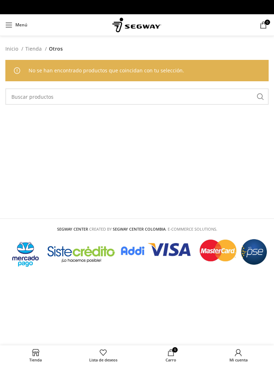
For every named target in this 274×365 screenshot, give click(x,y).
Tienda (34, 48)
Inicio (12, 48)
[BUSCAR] (260, 96)
